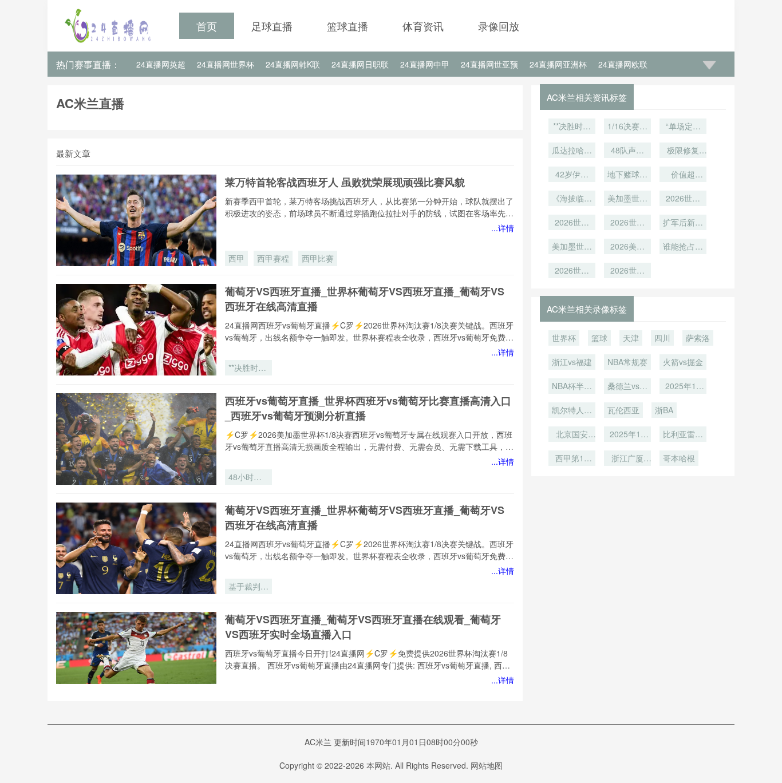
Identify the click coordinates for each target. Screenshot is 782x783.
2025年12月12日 (683, 387)
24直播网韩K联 (293, 64)
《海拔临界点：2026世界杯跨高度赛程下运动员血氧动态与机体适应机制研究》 (572, 199)
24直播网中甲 (424, 64)
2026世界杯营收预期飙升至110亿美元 (572, 271)
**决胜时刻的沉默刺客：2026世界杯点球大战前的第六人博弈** (248, 368)
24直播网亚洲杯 (558, 64)
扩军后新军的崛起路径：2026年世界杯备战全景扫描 (683, 223)
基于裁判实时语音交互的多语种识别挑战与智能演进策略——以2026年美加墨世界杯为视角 (248, 587)
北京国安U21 (572, 435)
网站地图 (487, 765)
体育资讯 (423, 25)
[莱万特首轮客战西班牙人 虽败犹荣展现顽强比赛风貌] (136, 220)
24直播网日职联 (360, 64)
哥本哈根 (679, 458)
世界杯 (564, 337)
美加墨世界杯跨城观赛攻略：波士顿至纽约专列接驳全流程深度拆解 (627, 199)
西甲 (236, 258)
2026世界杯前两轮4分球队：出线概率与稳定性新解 (572, 223)
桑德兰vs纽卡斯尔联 (627, 387)
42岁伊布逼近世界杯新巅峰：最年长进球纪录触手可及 (572, 175)
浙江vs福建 (572, 361)
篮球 (599, 337)
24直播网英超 (160, 64)
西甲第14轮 (572, 459)
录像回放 (498, 25)
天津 (631, 337)
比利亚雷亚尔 (683, 435)
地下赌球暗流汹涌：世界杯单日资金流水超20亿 (627, 175)
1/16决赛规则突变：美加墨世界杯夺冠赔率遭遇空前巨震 (627, 127)
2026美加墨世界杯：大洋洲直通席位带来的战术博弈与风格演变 (627, 247)
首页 (206, 25)
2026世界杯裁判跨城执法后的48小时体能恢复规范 (627, 223)
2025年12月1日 (627, 435)
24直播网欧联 (622, 64)
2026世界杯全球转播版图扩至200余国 (627, 271)
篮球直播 (347, 25)
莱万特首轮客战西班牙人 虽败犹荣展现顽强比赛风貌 (345, 182)
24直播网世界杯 (225, 64)
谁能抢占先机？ (683, 247)
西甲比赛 (318, 258)
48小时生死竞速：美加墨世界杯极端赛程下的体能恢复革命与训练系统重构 (248, 478)
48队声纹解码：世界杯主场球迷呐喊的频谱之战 (627, 151)
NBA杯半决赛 (572, 387)
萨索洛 (698, 337)
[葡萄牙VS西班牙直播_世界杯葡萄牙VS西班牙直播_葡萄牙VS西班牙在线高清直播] (136, 329)
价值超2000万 (683, 175)
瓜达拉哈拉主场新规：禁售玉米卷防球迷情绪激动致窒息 (572, 151)
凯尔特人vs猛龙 (572, 411)
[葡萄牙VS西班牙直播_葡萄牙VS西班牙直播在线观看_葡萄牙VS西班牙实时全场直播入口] (136, 657)
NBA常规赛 (627, 361)
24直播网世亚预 (489, 64)
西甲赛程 (273, 258)
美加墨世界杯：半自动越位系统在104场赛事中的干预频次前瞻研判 (572, 247)
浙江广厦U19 (627, 459)
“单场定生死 (683, 127)
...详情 (502, 228)
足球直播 (272, 25)
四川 (662, 337)
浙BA (664, 410)
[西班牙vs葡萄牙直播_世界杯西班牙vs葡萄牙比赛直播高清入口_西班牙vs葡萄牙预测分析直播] (136, 439)
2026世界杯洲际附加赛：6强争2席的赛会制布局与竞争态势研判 (683, 199)
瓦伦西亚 (623, 410)
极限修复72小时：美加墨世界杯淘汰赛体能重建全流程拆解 (683, 151)
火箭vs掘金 (683, 361)
